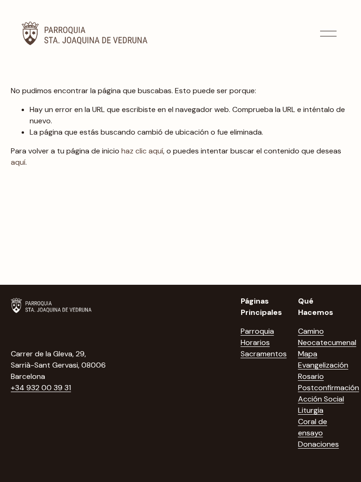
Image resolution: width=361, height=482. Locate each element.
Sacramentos (264, 354)
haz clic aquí (142, 151)
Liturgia (310, 410)
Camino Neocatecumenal (327, 336)
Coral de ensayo (312, 427)
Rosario (311, 376)
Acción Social (321, 399)
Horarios (255, 342)
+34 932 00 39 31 (41, 388)
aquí (18, 162)
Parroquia (257, 331)
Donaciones (318, 444)
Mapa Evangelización (323, 359)
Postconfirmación (328, 388)
